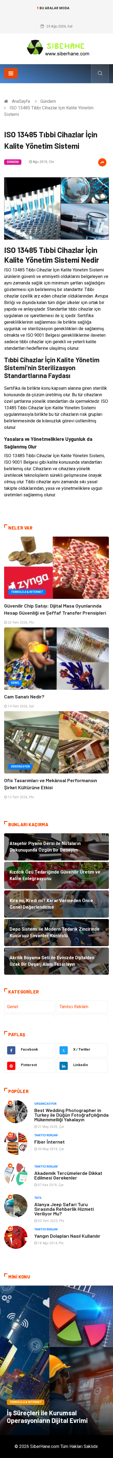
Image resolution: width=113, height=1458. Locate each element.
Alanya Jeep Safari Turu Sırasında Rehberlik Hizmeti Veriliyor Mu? (64, 1208)
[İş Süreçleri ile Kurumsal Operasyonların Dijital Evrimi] (56, 1360)
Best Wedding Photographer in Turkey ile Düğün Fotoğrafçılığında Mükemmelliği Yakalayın (71, 1114)
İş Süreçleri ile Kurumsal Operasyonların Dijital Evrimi (47, 1416)
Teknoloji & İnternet (27, 591)
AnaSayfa (21, 101)
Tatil (38, 1197)
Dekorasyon (20, 766)
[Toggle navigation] (11, 73)
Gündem (48, 101)
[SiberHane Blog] (56, 46)
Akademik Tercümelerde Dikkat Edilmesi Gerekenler (68, 1175)
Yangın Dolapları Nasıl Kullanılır (67, 1236)
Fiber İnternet (49, 1142)
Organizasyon (45, 1103)
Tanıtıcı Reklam (74, 1006)
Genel (15, 682)
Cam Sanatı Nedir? (24, 696)
